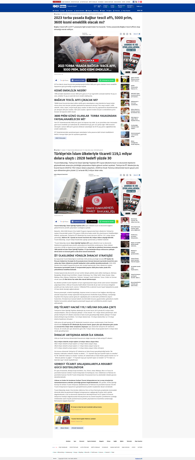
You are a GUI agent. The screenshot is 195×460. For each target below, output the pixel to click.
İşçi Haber (57, 14)
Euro (113, 5)
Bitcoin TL (130, 5)
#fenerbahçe (60, 452)
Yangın (75, 452)
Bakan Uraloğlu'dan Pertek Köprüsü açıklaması (135, 142)
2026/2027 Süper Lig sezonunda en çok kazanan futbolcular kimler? (135, 95)
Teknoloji (117, 10)
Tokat (112, 452)
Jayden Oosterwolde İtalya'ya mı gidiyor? (134, 87)
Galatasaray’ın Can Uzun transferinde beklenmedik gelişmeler (134, 103)
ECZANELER (100, 1)
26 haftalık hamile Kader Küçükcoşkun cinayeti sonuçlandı (135, 268)
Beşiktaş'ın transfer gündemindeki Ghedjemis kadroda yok (135, 252)
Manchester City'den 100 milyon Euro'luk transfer (135, 220)
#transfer (87, 452)
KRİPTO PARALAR (93, 1)
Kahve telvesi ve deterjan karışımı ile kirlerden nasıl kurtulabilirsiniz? (135, 111)
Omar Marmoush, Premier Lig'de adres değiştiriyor (135, 228)
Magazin (90, 10)
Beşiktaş (80, 452)
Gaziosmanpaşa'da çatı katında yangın (135, 134)
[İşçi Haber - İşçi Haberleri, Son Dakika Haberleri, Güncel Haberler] (58, 441)
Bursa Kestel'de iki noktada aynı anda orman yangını (136, 284)
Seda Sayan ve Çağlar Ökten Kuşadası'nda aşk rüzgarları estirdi (135, 119)
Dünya (97, 10)
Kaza (54, 452)
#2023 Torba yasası (60, 138)
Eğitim (110, 10)
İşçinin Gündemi (80, 10)
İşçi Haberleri (64, 14)
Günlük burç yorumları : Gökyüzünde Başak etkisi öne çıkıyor (135, 236)
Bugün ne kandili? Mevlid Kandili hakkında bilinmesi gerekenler (135, 244)
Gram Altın (122, 5)
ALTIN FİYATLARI (84, 1)
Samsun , (101, 452)
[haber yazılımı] (138, 458)
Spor (63, 10)
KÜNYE (123, 1)
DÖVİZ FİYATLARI (75, 1)
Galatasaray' (68, 452)
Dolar (105, 5)
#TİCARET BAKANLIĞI (77, 428)
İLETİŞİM (128, 1)
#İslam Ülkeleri (65, 428)
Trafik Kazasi (94, 452)
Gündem (57, 10)
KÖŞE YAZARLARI (66, 1)
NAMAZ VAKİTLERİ (109, 1)
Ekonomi (70, 10)
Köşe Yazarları (126, 10)
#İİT (57, 428)
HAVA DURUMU (117, 1)
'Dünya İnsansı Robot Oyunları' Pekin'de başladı (135, 260)
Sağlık (103, 10)
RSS (55, 458)
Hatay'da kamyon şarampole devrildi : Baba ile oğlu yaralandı (135, 276)
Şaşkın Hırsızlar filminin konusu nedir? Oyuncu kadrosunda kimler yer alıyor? (135, 79)
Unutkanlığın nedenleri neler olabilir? (135, 127)
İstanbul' (107, 452)
